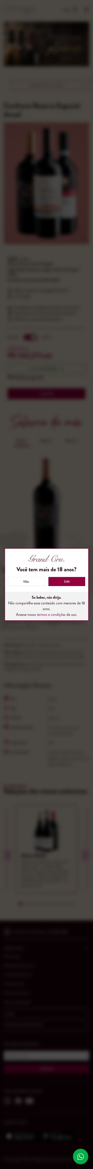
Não (26, 581)
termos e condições (51, 614)
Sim (67, 581)
